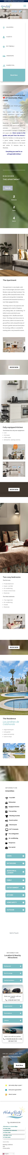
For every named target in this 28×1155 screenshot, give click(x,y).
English (6, 1153)
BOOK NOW (14, 367)
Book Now (14, 75)
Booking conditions (8, 1144)
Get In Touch (14, 933)
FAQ (4, 1146)
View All (7, 188)
